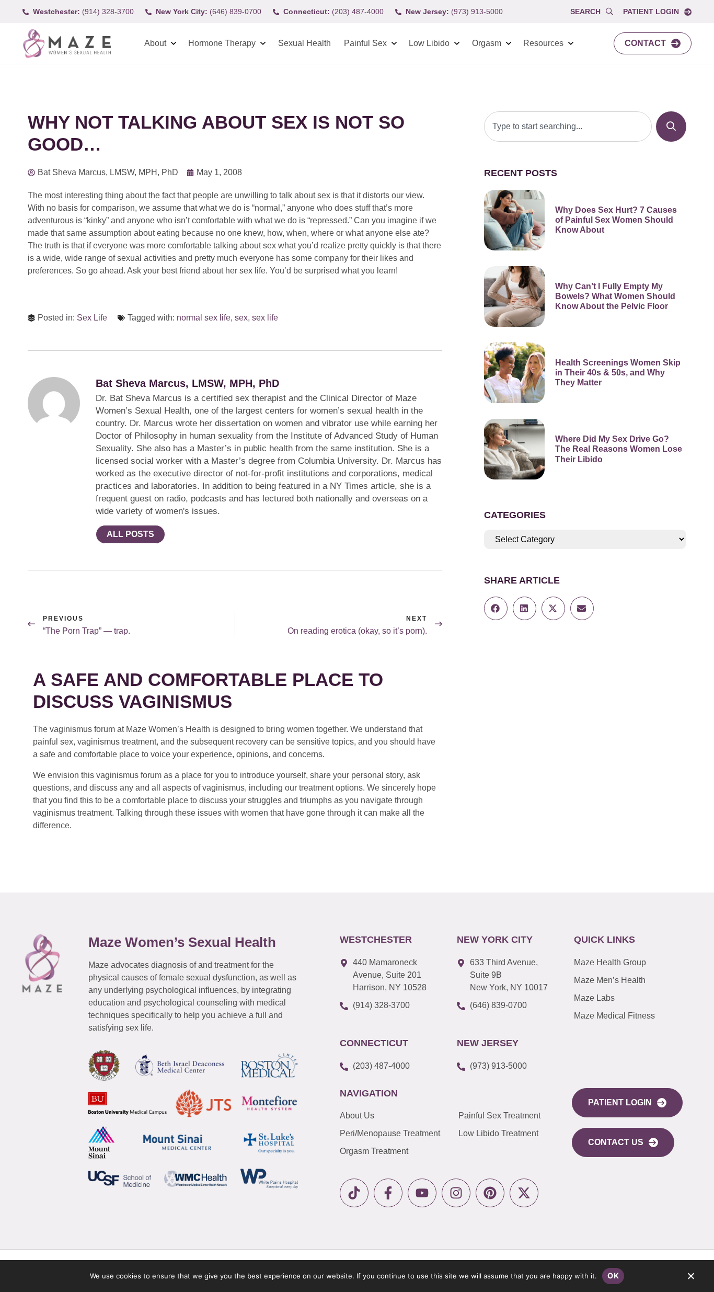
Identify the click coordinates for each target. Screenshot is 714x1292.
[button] (496, 608)
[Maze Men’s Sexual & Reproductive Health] (42, 963)
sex (241, 317)
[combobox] (568, 126)
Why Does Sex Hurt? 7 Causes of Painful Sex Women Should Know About (616, 219)
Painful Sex (365, 43)
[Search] (671, 126)
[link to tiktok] (354, 1193)
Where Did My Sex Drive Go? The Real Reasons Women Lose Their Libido (618, 449)
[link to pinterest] (490, 1193)
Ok (613, 1275)
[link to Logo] (66, 44)
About (155, 43)
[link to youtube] (422, 1193)
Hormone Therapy (222, 43)
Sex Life (92, 317)
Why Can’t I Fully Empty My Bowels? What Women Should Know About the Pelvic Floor (615, 296)
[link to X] (524, 1193)
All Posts (130, 534)
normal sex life (204, 317)
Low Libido (429, 43)
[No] (690, 1278)
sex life (265, 317)
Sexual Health (304, 43)
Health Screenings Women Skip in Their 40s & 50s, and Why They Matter (618, 372)
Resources (543, 43)
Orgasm (486, 43)
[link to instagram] (456, 1193)
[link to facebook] (388, 1193)
